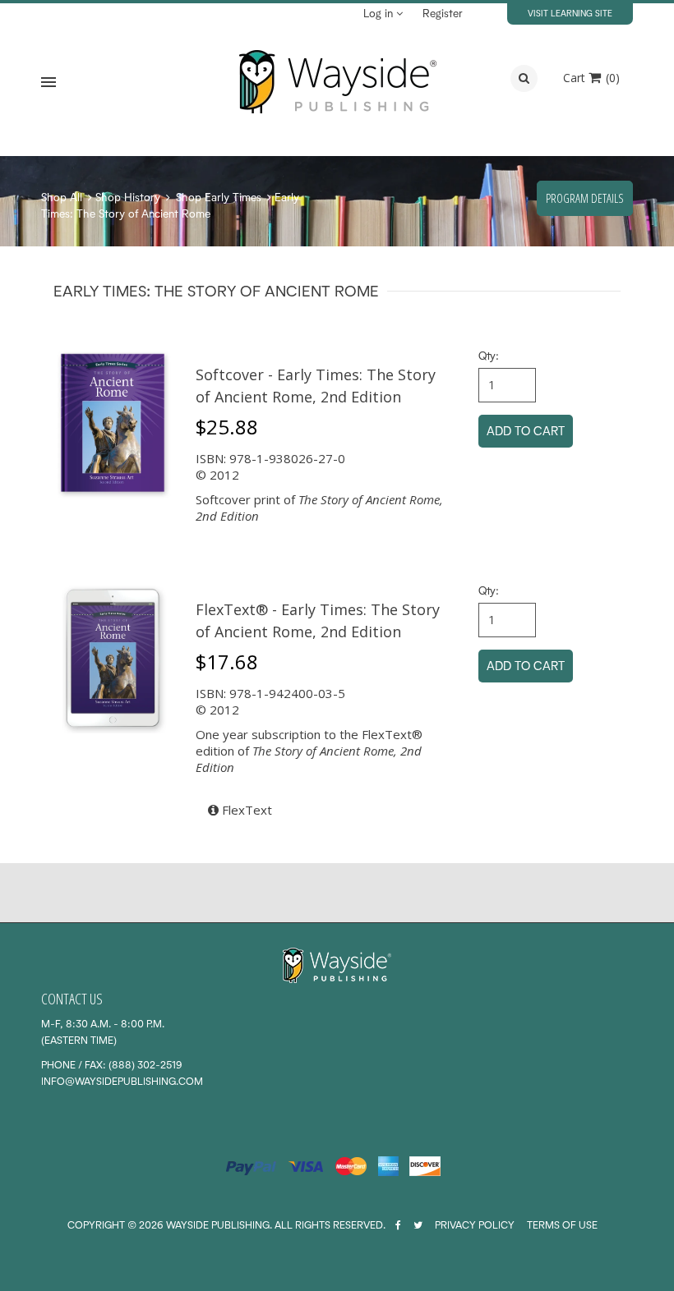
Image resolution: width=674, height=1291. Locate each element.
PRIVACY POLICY (475, 1225)
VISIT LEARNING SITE (570, 13)
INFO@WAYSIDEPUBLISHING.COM (122, 1081)
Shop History (127, 197)
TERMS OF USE (562, 1225)
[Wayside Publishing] (337, 82)
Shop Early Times (218, 197)
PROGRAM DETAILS (585, 198)
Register (442, 13)
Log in (379, 13)
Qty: (488, 355)
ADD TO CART (526, 431)
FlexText (245, 810)
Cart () (591, 77)
